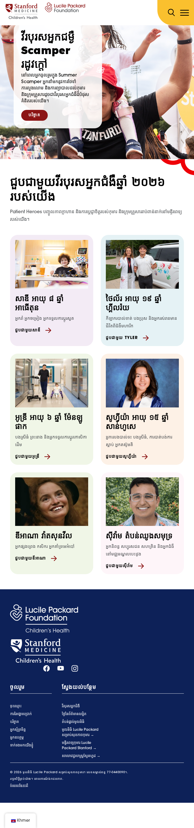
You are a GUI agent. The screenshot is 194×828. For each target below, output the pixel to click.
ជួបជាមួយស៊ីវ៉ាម (119, 566)
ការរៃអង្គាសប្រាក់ (21, 714)
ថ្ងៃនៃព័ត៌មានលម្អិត (74, 714)
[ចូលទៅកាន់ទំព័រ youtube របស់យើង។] (60, 668)
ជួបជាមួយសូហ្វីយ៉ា (121, 457)
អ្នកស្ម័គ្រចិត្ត (18, 730)
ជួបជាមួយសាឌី (27, 330)
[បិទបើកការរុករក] (184, 13)
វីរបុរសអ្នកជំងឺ (71, 706)
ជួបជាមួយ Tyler (122, 338)
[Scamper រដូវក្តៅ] (45, 11)
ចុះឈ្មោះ (15, 706)
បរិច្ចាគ (34, 115)
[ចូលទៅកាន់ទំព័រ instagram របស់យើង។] (74, 668)
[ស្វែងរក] (171, 12)
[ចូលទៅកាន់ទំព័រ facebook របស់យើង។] (46, 668)
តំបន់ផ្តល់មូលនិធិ (73, 722)
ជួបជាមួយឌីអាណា (30, 558)
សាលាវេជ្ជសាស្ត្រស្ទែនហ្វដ (79, 756)
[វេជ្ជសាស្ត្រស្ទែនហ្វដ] (35, 651)
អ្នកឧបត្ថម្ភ (17, 738)
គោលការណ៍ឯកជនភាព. (48, 779)
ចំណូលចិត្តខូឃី (19, 785)
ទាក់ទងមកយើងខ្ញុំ (21, 745)
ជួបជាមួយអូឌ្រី (27, 457)
